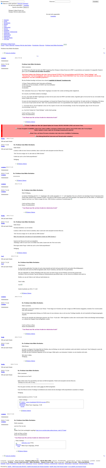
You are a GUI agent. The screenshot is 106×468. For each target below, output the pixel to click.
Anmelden (26, 5)
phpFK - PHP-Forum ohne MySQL (17, 466)
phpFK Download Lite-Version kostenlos (38, 466)
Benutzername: (5, 1)
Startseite (6, 20)
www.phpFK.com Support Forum (77, 466)
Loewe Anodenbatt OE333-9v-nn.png (36, 402)
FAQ (5, 26)
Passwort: (52, 1)
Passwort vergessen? (23, 3)
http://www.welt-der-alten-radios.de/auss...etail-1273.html (51, 430)
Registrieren (7, 23)
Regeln (6, 24)
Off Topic (6, 39)
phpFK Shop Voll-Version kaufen (58, 466)
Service (6, 29)
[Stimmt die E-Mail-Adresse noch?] (66, 44)
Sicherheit (6, 30)
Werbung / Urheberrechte (10, 31)
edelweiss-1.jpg (26, 443)
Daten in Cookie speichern (10, 3)
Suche (5, 21)
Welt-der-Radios (8, 37)
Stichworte (7, 33)
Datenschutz (7, 27)
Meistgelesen (7, 34)
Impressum (7, 36)
